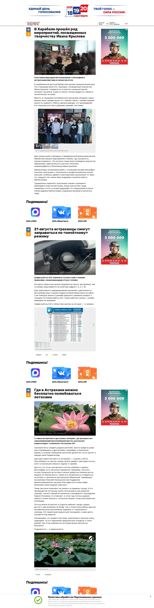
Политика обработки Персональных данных (75, 597)
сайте (91, 293)
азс (47, 355)
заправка (38, 355)
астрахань (48, 574)
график (64, 355)
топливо (54, 355)
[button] (93, 126)
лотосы (38, 574)
